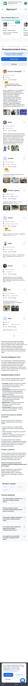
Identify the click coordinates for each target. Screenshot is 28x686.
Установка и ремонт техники (13, 46)
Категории (14, 64)
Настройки (8, 679)
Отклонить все (19, 674)
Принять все (8, 674)
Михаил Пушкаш (13, 190)
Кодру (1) (5, 486)
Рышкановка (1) (6, 489)
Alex (9, 290)
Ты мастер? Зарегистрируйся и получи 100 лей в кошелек (14, 54)
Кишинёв (3, 682)
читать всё (19, 144)
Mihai (9, 318)
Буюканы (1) (20, 486)
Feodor (10, 218)
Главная (3, 46)
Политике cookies (15, 669)
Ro (20, 9)
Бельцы (3, 684)
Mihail (10, 122)
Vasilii (10, 243)
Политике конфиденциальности (11, 671)
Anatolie (10, 158)
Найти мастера (14, 59)
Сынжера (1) (12, 486)
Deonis (10, 266)
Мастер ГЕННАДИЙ (15, 71)
